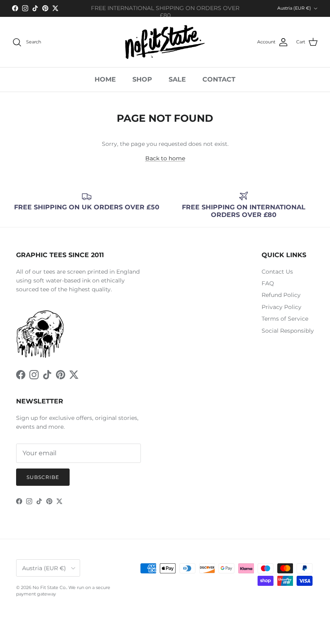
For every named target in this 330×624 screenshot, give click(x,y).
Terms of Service (285, 318)
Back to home (165, 158)
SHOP (142, 79)
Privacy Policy (281, 307)
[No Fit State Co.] (165, 42)
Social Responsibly (288, 330)
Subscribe (43, 477)
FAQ (268, 283)
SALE (177, 79)
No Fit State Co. (49, 587)
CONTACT (218, 79)
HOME (105, 79)
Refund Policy (281, 295)
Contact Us (277, 271)
